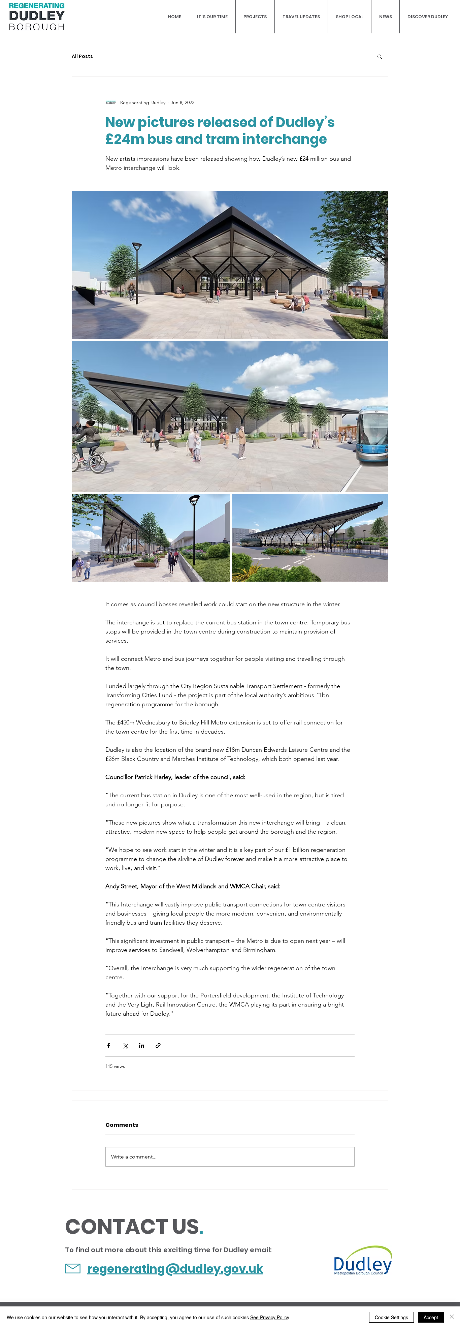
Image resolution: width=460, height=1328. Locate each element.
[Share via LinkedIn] (141, 1045)
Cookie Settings (391, 1317)
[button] (379, 56)
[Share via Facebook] (108, 1045)
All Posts (82, 56)
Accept (431, 1317)
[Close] (452, 1317)
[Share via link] (158, 1045)
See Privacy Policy (269, 1317)
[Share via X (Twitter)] (125, 1045)
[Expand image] (230, 265)
